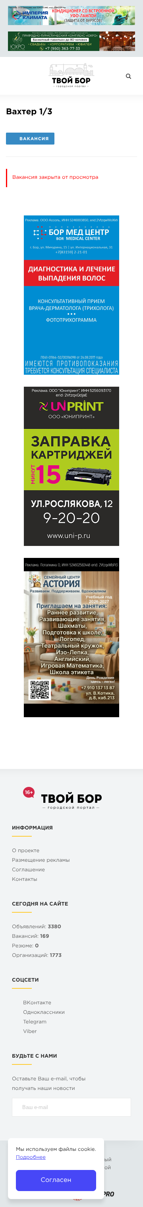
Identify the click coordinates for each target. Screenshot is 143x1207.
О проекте (25, 851)
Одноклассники (44, 1013)
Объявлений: (36, 927)
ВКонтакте (37, 1003)
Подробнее (31, 1158)
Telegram (34, 1022)
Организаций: (37, 956)
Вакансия (34, 139)
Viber (30, 1032)
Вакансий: (30, 937)
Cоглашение (28, 870)
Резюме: (25, 946)
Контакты (24, 880)
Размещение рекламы (41, 861)
